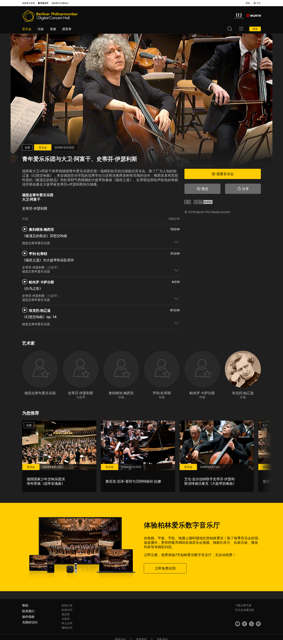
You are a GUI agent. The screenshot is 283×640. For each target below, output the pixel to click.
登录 (255, 28)
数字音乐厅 (43, 3)
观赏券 (66, 29)
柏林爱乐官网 (28, 3)
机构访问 (67, 609)
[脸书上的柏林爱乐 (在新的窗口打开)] (244, 623)
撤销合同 (67, 627)
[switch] (176, 241)
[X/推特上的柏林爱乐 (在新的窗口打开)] (251, 623)
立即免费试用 (165, 568)
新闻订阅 (67, 605)
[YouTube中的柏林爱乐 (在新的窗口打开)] (237, 623)
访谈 (41, 29)
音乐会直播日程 (244, 609)
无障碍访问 (30, 622)
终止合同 (67, 623)
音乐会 (26, 29)
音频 (53, 29)
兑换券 (66, 618)
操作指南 (28, 617)
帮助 (248, 3)
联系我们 (28, 611)
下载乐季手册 (243, 605)
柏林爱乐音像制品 (60, 3)
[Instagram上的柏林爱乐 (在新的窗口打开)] (258, 623)
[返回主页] (50, 16)
